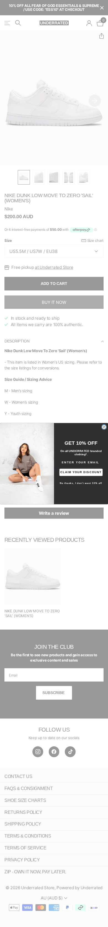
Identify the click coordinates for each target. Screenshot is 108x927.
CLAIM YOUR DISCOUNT (81, 472)
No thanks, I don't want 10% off (81, 483)
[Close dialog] (104, 427)
